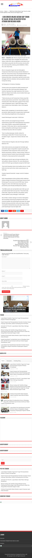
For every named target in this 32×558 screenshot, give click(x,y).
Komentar (4, 256)
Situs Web (4, 281)
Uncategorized (12, 25)
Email (3, 276)
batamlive (13, 554)
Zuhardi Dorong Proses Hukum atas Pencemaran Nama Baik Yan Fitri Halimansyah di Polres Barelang (11, 236)
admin (4, 24)
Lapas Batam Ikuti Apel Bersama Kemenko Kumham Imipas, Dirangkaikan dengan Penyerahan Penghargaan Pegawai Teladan (15, 346)
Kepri (8, 25)
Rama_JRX (24, 554)
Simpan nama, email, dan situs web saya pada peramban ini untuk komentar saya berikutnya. (16, 287)
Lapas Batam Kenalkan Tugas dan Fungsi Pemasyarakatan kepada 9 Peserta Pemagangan (19, 366)
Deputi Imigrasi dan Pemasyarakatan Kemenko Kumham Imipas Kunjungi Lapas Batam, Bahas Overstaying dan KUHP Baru (15, 309)
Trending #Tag (17, 360)
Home (1, 11)
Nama (3, 271)
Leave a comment (23, 25)
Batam (6, 11)
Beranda (2, 538)
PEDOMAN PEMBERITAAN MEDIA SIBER (9, 540)
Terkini (3, 360)
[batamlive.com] (16, 4)
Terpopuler (9, 360)
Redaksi (2, 543)
